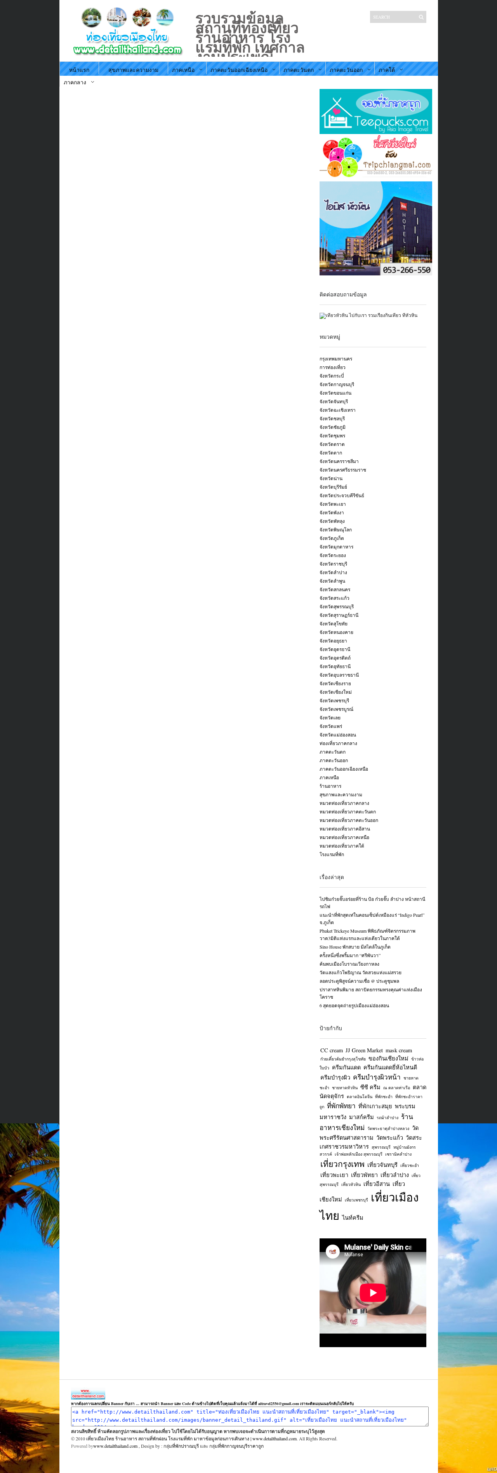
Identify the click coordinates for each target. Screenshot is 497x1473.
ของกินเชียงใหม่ (388, 1058)
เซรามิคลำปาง (398, 1154)
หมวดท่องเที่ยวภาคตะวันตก (348, 811)
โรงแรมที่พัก (332, 854)
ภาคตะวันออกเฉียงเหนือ (239, 69)
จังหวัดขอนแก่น (335, 393)
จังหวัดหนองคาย (336, 632)
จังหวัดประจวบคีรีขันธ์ (342, 495)
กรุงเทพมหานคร (336, 358)
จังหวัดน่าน (331, 478)
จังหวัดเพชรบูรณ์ (336, 709)
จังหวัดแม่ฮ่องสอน (338, 734)
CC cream (331, 1050)
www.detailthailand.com (115, 1446)
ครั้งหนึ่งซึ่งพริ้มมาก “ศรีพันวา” (350, 955)
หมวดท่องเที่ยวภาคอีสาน (345, 828)
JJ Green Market (364, 1050)
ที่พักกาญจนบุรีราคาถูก (241, 1446)
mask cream (399, 1050)
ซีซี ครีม (370, 1087)
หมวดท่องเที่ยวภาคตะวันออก (349, 820)
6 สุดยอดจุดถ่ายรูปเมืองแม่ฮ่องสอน (354, 1005)
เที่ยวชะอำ (409, 1165)
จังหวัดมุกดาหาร (336, 546)
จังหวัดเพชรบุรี (334, 700)
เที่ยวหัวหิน (351, 1184)
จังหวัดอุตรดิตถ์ (335, 658)
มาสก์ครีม (361, 1117)
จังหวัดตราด (332, 444)
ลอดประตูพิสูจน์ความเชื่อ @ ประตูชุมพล (359, 981)
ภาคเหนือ (183, 69)
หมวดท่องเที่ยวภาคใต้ (342, 846)
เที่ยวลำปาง (395, 1175)
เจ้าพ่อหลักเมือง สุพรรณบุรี (358, 1154)
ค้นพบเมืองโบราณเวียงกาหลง (349, 964)
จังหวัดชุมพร (332, 435)
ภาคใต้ (387, 69)
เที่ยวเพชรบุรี (356, 1200)
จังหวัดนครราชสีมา (339, 461)
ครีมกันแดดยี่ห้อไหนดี (390, 1067)
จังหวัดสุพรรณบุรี (337, 606)
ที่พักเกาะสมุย (375, 1106)
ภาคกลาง (75, 82)
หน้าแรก (79, 69)
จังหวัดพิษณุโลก (336, 529)
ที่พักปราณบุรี (185, 1446)
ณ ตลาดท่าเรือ (396, 1087)
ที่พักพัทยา (341, 1105)
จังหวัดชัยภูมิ (333, 427)
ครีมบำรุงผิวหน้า (377, 1077)
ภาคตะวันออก (346, 69)
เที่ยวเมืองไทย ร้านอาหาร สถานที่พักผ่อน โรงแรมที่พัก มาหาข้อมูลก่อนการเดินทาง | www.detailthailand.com (191, 1438)
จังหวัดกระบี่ (332, 376)
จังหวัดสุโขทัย (334, 623)
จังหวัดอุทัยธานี (335, 666)
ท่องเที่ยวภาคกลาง (338, 743)
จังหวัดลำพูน (332, 581)
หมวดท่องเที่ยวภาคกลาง (344, 803)
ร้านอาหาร (330, 786)
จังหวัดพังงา (332, 512)
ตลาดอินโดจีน (359, 1096)
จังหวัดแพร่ (331, 726)
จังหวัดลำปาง (333, 572)
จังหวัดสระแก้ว (334, 598)
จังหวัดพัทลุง (332, 521)
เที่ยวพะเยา (334, 1175)
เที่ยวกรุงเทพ (342, 1163)
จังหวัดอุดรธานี (335, 649)
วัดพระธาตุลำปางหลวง (388, 1128)
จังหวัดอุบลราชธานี (339, 675)
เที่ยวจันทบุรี (382, 1164)
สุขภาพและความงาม (133, 69)
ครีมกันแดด (346, 1067)
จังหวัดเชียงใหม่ (336, 692)
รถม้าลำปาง (387, 1117)
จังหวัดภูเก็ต (332, 538)
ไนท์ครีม (352, 1217)
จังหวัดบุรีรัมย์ (333, 487)
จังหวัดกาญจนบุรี (337, 384)
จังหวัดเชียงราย (335, 683)
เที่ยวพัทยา (364, 1175)
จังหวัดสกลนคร (335, 589)
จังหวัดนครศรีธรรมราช (343, 470)
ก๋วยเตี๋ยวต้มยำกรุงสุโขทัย (343, 1059)
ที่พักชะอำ (384, 1096)
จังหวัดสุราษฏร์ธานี (339, 615)
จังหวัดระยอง (333, 555)
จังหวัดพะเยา (333, 504)
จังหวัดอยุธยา (333, 640)
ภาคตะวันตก (298, 69)
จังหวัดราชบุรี (333, 564)
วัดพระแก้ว (389, 1137)
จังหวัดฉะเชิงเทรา (338, 410)
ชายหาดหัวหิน (345, 1087)
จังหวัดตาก (331, 452)
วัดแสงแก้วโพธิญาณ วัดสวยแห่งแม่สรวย (360, 972)
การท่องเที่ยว (333, 367)
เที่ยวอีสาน (376, 1183)
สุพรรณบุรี (381, 1147)
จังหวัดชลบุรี (332, 418)
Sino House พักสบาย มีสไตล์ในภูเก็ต (355, 947)
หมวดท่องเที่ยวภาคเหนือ (344, 837)
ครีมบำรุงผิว (335, 1077)
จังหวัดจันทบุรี (334, 401)
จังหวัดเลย (330, 717)
